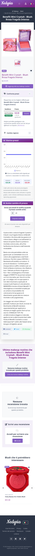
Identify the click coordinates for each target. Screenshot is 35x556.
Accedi (18, 441)
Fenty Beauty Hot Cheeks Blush (15, 497)
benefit (6, 81)
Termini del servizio (8, 531)
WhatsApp (27, 329)
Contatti (28, 531)
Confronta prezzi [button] (13, 94)
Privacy (19, 528)
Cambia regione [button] (12, 133)
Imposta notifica (17, 218)
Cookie (25, 528)
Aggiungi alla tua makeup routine (18, 86)
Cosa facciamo (9, 528)
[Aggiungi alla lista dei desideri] (31, 71)
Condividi (7, 329)
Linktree (16, 534)
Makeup (16, 11)
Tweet (17, 329)
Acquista (26, 113)
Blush (21, 11)
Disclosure (21, 125)
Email (6, 334)
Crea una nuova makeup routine (17, 374)
